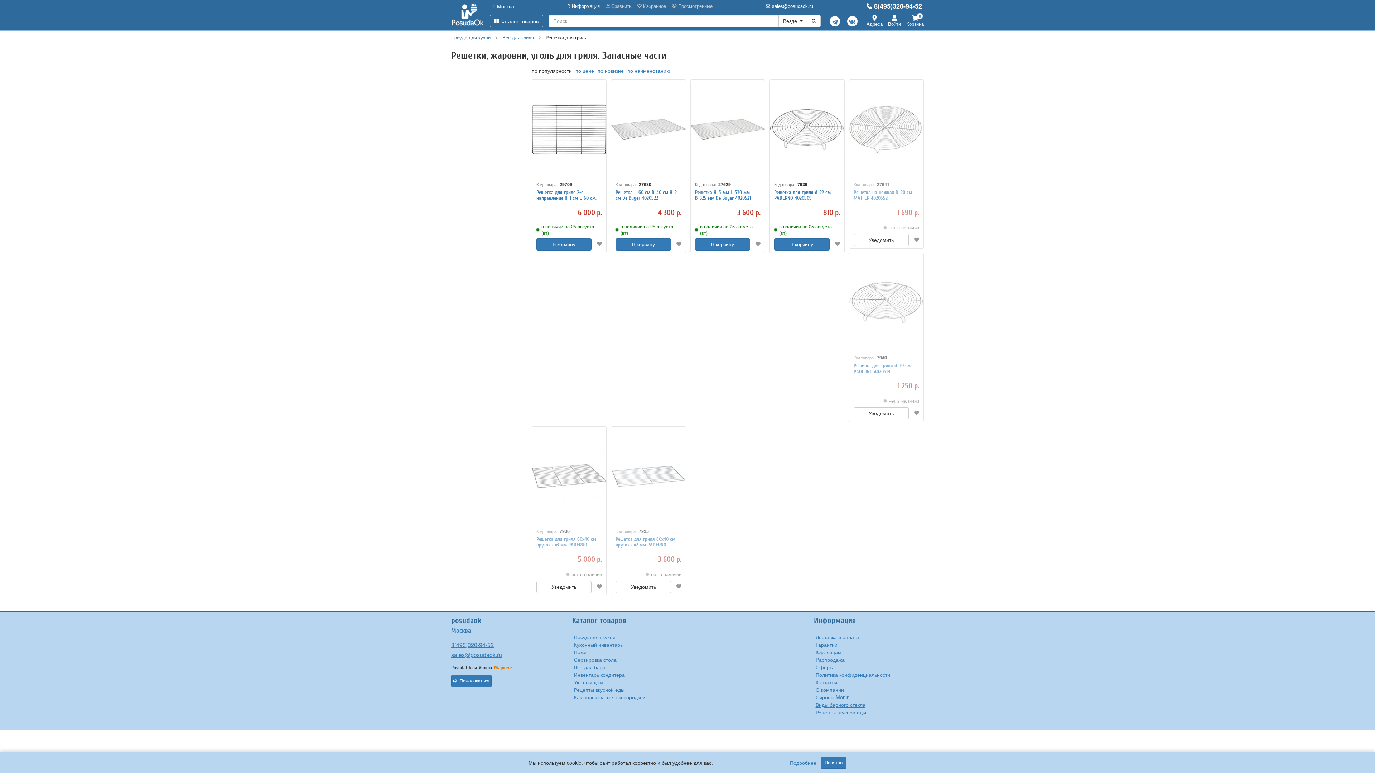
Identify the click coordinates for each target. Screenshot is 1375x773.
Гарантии (827, 644)
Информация (585, 6)
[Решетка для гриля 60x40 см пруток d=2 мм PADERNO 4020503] (648, 476)
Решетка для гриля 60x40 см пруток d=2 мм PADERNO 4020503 (645, 545)
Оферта (825, 667)
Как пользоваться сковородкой (610, 697)
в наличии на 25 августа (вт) (567, 229)
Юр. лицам (828, 652)
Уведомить (881, 240)
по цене (584, 70)
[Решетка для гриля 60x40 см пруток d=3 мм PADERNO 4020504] (569, 476)
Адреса (875, 23)
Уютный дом (588, 682)
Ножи (580, 652)
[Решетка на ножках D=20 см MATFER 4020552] (886, 129)
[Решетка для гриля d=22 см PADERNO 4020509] (807, 129)
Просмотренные (695, 6)
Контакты (826, 682)
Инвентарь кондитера (599, 674)
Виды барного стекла (840, 704)
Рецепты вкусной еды (599, 689)
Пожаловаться (474, 681)
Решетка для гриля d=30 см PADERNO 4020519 (882, 369)
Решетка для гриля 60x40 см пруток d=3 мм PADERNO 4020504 (566, 545)
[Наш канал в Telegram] (835, 21)
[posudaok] (467, 15)
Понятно (834, 762)
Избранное (654, 6)
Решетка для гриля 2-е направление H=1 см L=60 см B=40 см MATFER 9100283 (565, 198)
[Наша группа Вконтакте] (852, 21)
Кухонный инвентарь (598, 644)
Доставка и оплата (837, 637)
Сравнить (621, 6)
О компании (830, 689)
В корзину (564, 244)
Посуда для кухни (595, 637)
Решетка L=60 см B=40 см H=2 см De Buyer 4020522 (646, 195)
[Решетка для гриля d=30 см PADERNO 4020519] (886, 303)
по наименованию (648, 70)
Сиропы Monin (833, 697)
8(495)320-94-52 (898, 6)
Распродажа (830, 659)
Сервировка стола (595, 659)
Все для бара (590, 667)
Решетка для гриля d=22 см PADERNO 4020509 (802, 195)
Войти (894, 23)
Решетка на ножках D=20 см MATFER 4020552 (883, 195)
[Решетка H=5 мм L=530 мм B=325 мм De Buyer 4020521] (728, 129)
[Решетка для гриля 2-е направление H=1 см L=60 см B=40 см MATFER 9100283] (569, 129)
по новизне (611, 70)
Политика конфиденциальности (853, 674)
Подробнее (803, 762)
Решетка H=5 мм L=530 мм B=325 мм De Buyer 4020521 (723, 195)
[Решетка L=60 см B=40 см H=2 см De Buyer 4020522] (648, 129)
